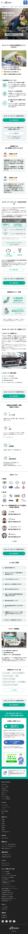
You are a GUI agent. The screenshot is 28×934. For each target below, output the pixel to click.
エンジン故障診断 (21, 681)
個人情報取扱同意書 (6, 890)
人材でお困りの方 (5, 854)
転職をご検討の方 (5, 848)
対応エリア (4, 792)
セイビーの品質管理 (6, 798)
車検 (17, 675)
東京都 (3, 819)
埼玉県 (3, 823)
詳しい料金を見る (14, 120)
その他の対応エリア (6, 831)
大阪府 (3, 829)
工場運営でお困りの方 (6, 856)
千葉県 (3, 821)
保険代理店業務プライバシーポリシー (10, 888)
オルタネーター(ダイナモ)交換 (8, 678)
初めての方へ (4, 784)
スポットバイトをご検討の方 (8, 846)
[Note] (3, 922)
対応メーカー (4, 794)
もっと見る (14, 690)
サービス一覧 (4, 805)
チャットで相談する (14, 133)
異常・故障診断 (5, 811)
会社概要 (3, 915)
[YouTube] (14, 922)
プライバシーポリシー (6, 884)
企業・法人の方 (5, 838)
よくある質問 (4, 907)
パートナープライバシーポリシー (9, 886)
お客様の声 (4, 788)
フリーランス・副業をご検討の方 (9, 844)
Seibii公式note (5, 865)
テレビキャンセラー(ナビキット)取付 (10, 684)
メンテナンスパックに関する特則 (9, 875)
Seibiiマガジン (5, 863)
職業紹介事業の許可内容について (9, 898)
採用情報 (3, 917)
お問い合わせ (4, 909)
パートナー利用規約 (6, 873)
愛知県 (3, 827)
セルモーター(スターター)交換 (8, 681)
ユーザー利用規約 (5, 871)
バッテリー (4, 809)
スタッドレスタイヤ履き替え (18, 673)
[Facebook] (10, 922)
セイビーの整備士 (5, 796)
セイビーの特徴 (5, 786)
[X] (6, 922)
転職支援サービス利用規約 (7, 896)
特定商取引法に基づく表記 (7, 892)
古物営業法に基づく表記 (7, 894)
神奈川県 (3, 825)
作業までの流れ (5, 790)
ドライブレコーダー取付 (7, 675)
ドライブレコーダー (6, 807)
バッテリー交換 (6, 673)
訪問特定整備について (6, 900)
